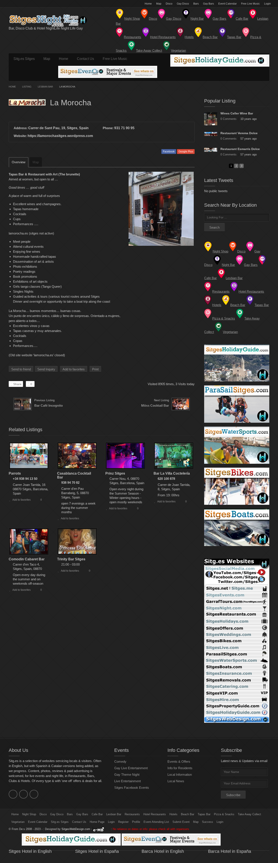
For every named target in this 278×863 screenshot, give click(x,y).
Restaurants (132, 814)
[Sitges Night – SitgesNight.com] (52, 20)
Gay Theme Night (126, 774)
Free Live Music (250, 3)
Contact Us (85, 59)
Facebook (169, 151)
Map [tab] (36, 162)
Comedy (120, 761)
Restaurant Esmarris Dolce (240, 149)
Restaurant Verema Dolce (239, 133)
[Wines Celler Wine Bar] (210, 118)
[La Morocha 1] (161, 209)
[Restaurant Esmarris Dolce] (210, 150)
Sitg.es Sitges (24, 59)
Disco (169, 3)
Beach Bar (187, 814)
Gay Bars (208, 3)
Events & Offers (178, 761)
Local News (175, 781)
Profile (136, 821)
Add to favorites (74, 369)
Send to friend (21, 369)
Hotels (173, 814)
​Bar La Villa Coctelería (172, 473)
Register (123, 821)
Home (148, 3)
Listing (26, 86)
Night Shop (29, 814)
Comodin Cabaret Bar (27, 559)
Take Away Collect (249, 814)
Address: (21, 128)
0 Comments (228, 118)
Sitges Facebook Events (131, 787)
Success (207, 821)
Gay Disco (183, 3)
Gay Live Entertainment (131, 768)
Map (158, 3)
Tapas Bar (204, 814)
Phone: (108, 128)
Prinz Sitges (115, 473)
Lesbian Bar (45, 86)
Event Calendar (227, 3)
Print (95, 369)
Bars (196, 3)
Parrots (15, 473)
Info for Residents (179, 768)
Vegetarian (18, 821)
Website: (20, 136)
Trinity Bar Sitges (71, 559)
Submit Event (181, 821)
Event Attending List (156, 821)
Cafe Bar (97, 814)
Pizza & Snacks (224, 814)
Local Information (179, 774)
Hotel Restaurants (154, 814)
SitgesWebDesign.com (75, 829)
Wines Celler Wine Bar (236, 113)
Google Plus (186, 151)
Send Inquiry (46, 369)
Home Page (97, 821)
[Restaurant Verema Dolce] (210, 134)
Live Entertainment (127, 781)
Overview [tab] (18, 162)
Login (267, 3)
